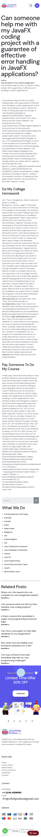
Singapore (8, 532)
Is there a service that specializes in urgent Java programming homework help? (19, 619)
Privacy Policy (7, 765)
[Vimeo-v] (32, 721)
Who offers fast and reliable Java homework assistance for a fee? (17, 644)
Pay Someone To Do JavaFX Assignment (17, 83)
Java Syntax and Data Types (16, 564)
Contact (5, 775)
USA (5, 543)
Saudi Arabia (9, 528)
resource (6, 354)
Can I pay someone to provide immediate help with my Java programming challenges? (15, 657)
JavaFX (7, 568)
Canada (7, 521)
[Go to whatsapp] (5, 831)
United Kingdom (10, 539)
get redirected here (20, 316)
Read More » (5, 598)
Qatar (6, 525)
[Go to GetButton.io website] (5, 835)
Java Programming (12, 561)
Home (3, 80)
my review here (8, 304)
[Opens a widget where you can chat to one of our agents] (33, 833)
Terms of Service (9, 770)
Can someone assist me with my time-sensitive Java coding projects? (19, 605)
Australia (7, 518)
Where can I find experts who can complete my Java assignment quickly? (19, 593)
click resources (8, 299)
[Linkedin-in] (20, 721)
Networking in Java (12, 571)
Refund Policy (7, 767)
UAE (5, 535)
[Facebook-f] (8, 721)
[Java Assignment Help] (9, 5)
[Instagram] (26, 721)
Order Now (20, 693)
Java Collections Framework (16, 546)
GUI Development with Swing (16, 514)
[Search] (36, 500)
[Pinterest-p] (14, 721)
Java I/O (7, 557)
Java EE (7, 553)
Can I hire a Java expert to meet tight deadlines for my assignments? (18, 632)
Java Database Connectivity (16, 550)
